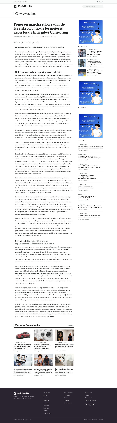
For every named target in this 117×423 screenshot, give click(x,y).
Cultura (45, 410)
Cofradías (46, 408)
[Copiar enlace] (37, 42)
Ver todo (70, 325)
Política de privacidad (90, 400)
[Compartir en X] (26, 42)
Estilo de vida (47, 413)
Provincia (46, 398)
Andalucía (46, 400)
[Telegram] (97, 2)
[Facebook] (102, 2)
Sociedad (66, 400)
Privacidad (95, 419)
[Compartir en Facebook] (29, 42)
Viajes (66, 398)
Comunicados (25, 14)
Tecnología (67, 395)
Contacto (87, 395)
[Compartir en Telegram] (33, 42)
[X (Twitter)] (99, 2)
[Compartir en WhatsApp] (22, 42)
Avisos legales (89, 398)
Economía (46, 403)
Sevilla (45, 395)
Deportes (46, 405)
